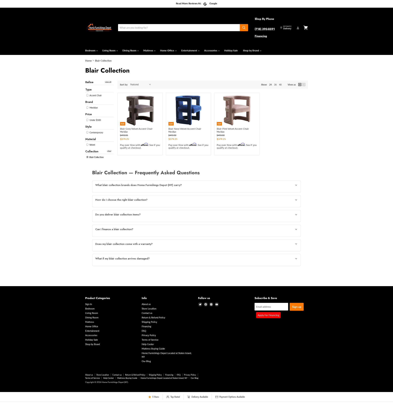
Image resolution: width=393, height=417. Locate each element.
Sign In (88, 304)
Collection (91, 151)
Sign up (296, 306)
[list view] (303, 84)
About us (146, 304)
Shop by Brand (251, 50)
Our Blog (146, 361)
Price (88, 114)
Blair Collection (96, 157)
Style (88, 127)
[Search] (244, 27)
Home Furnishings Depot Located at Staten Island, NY (164, 378)
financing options (119, 236)
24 (270, 84)
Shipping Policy (149, 321)
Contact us (147, 313)
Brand (89, 102)
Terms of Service (150, 339)
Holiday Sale (231, 50)
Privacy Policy (149, 335)
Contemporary (96, 132)
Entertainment (189, 50)
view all (108, 82)
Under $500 (95, 120)
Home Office (167, 50)
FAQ (144, 330)
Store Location (149, 308)
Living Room (109, 50)
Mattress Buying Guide (153, 348)
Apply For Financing (268, 315)
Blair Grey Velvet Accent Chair (136, 128)
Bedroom (90, 50)
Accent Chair (95, 95)
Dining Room (130, 50)
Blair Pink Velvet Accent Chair (233, 128)
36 (275, 84)
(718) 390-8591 (265, 29)
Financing (261, 36)
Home (88, 60)
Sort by (124, 84)
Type (88, 90)
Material (90, 139)
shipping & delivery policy (265, 221)
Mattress (148, 50)
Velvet (92, 144)
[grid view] (299, 84)
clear (109, 151)
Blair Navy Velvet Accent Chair (184, 128)
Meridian (93, 107)
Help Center (148, 344)
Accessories (211, 50)
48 (280, 84)
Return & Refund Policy (153, 317)
